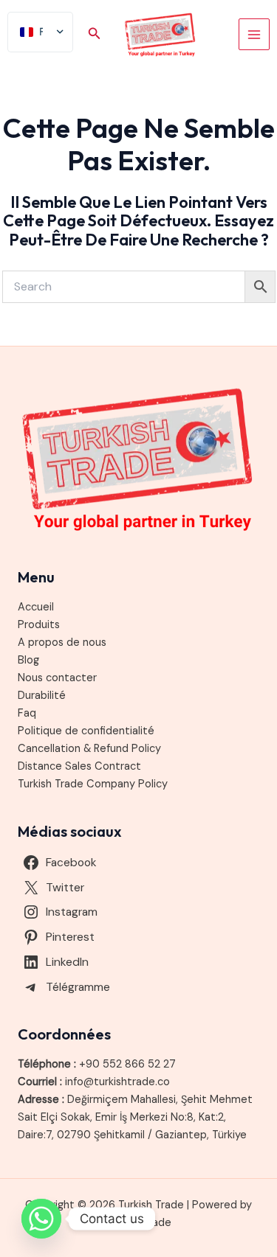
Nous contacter (57, 678)
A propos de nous (62, 643)
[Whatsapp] (41, 1219)
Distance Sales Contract (79, 766)
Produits (39, 625)
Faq (27, 713)
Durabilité (42, 696)
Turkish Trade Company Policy (93, 784)
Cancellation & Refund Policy (89, 749)
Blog (28, 660)
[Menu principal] (254, 33)
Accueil (36, 607)
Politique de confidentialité (86, 731)
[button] (94, 34)
